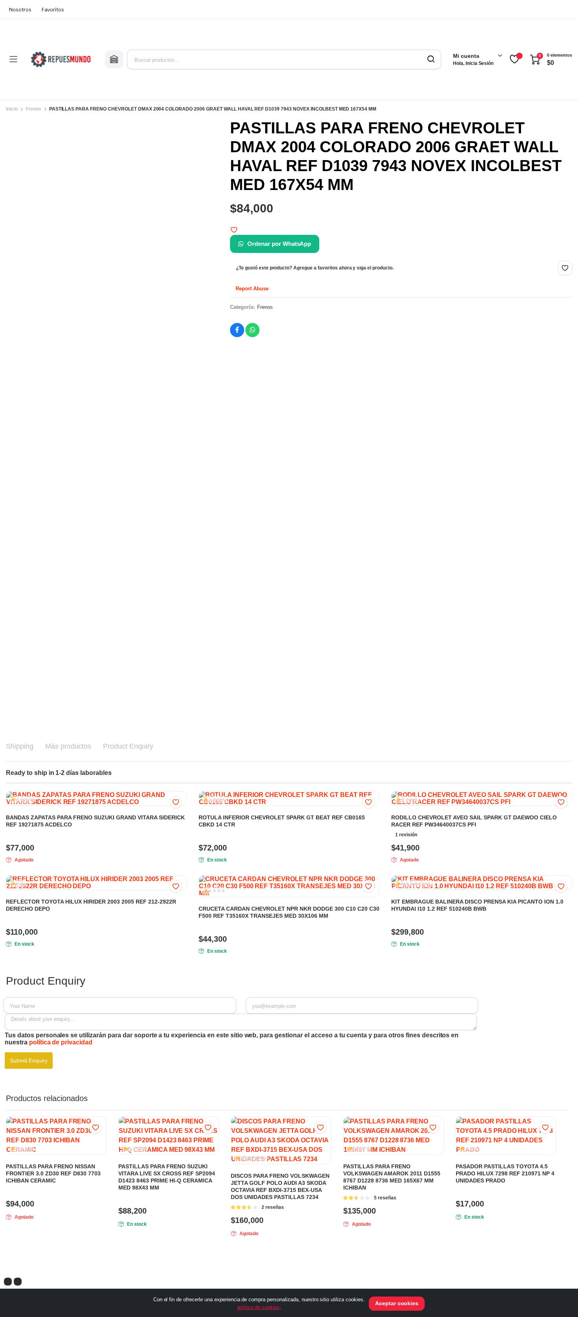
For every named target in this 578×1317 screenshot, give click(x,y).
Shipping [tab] (19, 746)
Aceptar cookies (397, 1303)
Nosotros (20, 9)
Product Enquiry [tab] (128, 746)
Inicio (12, 109)
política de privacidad (60, 1042)
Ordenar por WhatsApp (279, 243)
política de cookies (258, 1307)
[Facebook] (8, 1282)
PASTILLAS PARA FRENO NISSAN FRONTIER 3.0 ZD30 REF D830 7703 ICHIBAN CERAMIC (53, 1173)
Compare (372, 901)
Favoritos (53, 9)
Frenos (33, 109)
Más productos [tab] (68, 746)
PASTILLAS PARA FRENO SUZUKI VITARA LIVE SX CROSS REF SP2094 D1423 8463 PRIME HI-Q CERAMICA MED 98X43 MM (166, 1177)
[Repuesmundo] (61, 59)
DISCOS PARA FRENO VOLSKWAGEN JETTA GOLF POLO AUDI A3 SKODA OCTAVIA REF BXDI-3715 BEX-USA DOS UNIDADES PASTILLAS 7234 (280, 1186)
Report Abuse (251, 288)
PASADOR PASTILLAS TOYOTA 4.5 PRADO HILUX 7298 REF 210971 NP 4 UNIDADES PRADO (505, 1173)
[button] (234, 230)
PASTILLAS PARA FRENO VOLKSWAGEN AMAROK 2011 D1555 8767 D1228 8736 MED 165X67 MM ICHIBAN (391, 1177)
